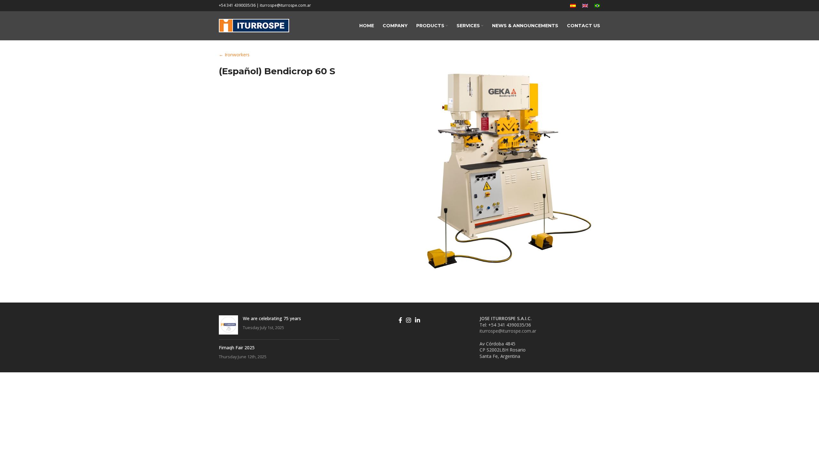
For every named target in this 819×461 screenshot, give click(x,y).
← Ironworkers (234, 55)
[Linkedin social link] (417, 320)
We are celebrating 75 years (272, 318)
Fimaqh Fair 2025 (237, 347)
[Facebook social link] (400, 320)
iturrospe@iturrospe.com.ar (508, 331)
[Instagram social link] (408, 320)
